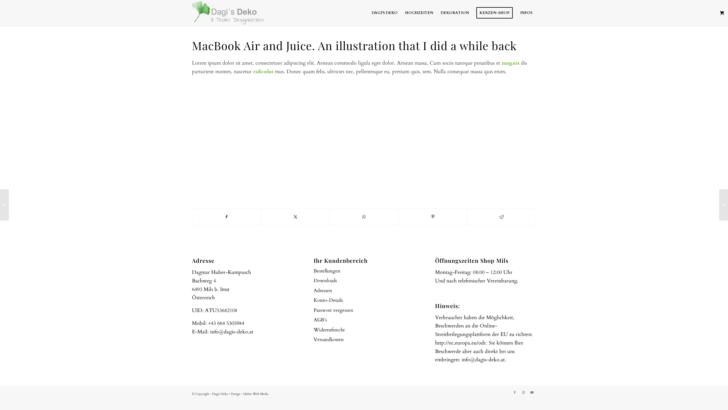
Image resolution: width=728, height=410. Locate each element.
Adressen (323, 290)
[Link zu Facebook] (514, 392)
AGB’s (320, 320)
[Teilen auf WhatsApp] (364, 217)
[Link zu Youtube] (532, 392)
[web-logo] (228, 13)
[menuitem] (384, 13)
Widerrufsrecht (329, 330)
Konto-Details (328, 300)
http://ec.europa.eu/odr (460, 343)
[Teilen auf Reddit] (501, 217)
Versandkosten (329, 339)
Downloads (325, 280)
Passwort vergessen (333, 310)
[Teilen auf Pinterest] (433, 217)
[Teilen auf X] (295, 217)
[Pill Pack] (4, 205)
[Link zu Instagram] (523, 392)
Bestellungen (327, 271)
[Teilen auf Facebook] (226, 217)
